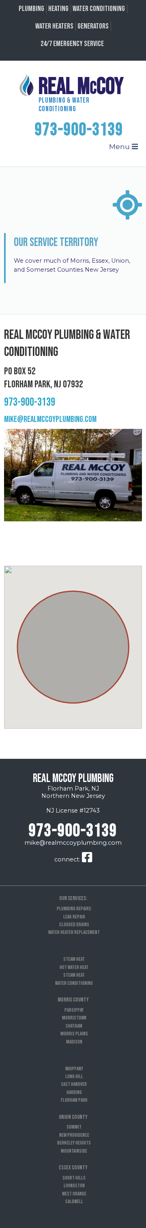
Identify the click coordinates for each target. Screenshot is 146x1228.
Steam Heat (74, 959)
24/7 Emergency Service (72, 43)
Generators (93, 26)
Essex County (73, 1167)
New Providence (74, 1135)
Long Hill (74, 1076)
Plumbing (31, 8)
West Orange (74, 1194)
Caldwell (74, 1201)
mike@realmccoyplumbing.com (50, 419)
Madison (74, 1042)
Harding (74, 1092)
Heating (58, 8)
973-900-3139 (79, 130)
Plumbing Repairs (74, 908)
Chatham (74, 1026)
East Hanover (74, 1084)
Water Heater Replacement (74, 932)
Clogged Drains (74, 924)
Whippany (74, 1068)
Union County (73, 1117)
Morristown (74, 1018)
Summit (74, 1127)
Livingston (74, 1185)
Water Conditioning (99, 8)
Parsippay (74, 1010)
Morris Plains (74, 1033)
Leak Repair (74, 917)
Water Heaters (54, 26)
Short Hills (74, 1178)
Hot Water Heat (74, 967)
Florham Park (74, 1100)
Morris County (73, 999)
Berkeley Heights (74, 1143)
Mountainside (74, 1151)
